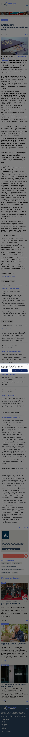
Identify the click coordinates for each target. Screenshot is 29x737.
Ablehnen (15, 370)
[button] (27, 5)
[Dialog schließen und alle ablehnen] (28, 364)
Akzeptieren (23, 370)
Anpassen (4, 370)
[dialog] (14, 368)
